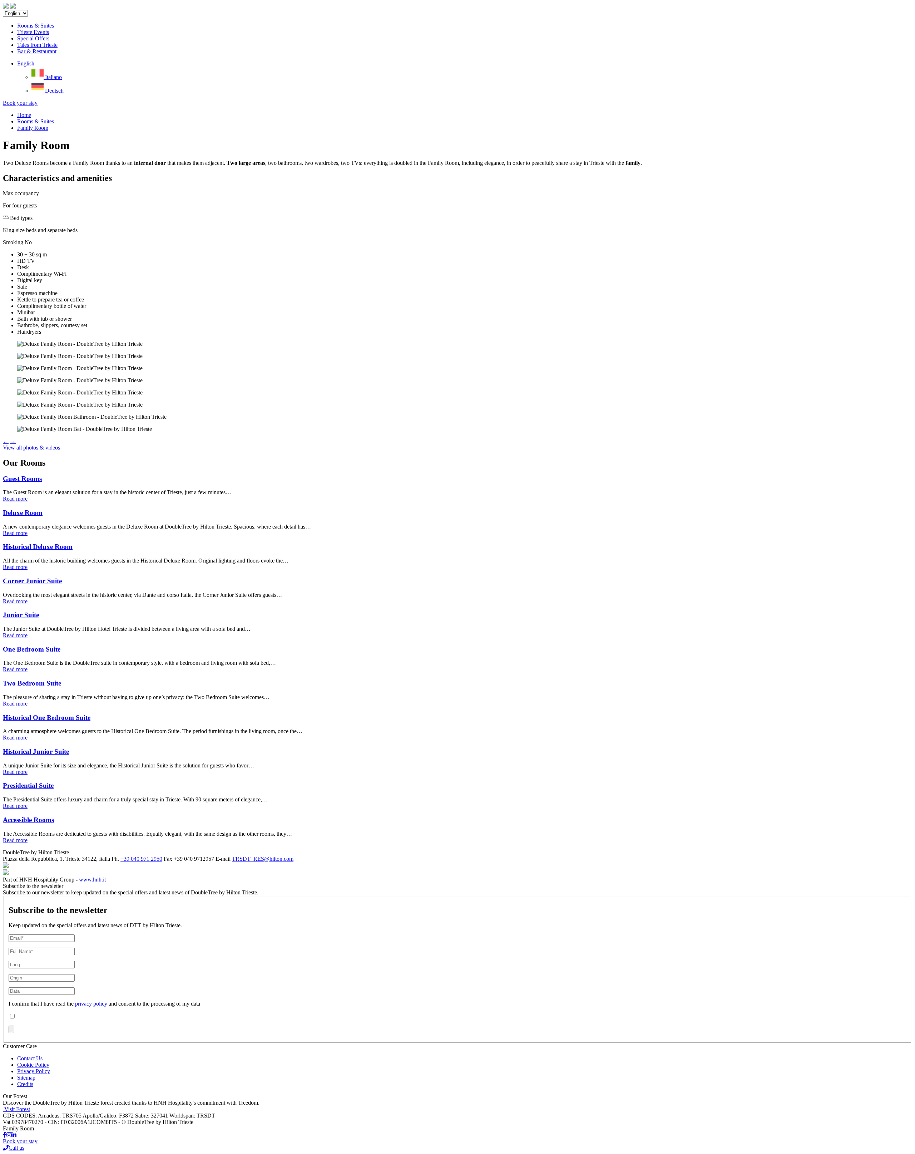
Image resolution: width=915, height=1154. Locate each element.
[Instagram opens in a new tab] (8, 1135)
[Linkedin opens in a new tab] (13, 1135)
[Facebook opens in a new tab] (4, 1135)
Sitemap (26, 1078)
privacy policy (91, 1004)
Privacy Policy (33, 1071)
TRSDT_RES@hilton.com (262, 859)
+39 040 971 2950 (141, 859)
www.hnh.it (92, 879)
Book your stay (20, 103)
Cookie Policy (33, 1065)
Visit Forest (17, 1109)
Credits (25, 1084)
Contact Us (30, 1058)
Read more (15, 499)
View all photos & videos (31, 448)
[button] (25, 63)
